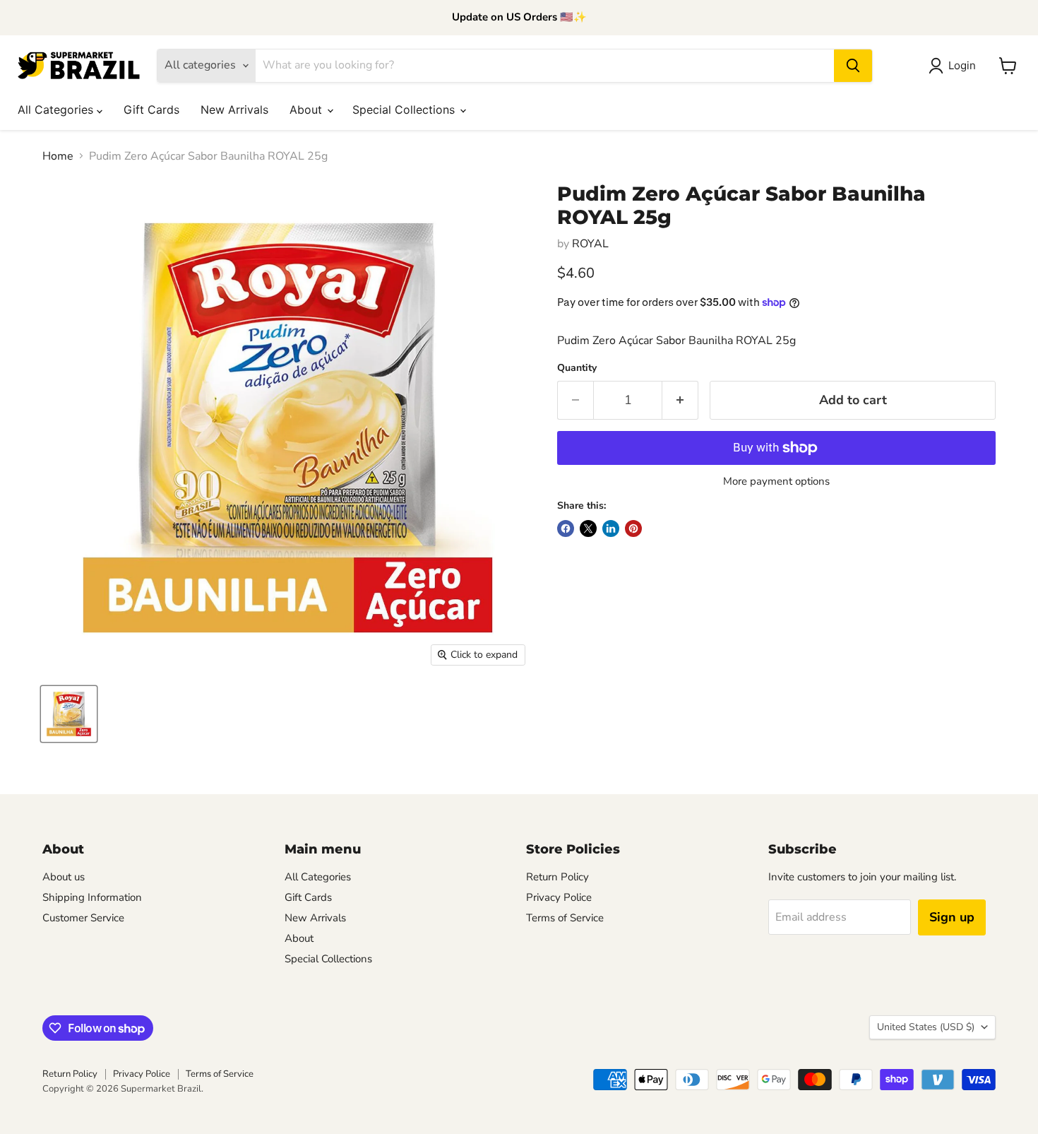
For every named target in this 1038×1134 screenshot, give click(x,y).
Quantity (577, 368)
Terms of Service (565, 918)
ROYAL (590, 244)
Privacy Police (559, 897)
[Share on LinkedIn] (610, 528)
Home (57, 156)
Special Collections (405, 109)
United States (925, 1027)
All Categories (57, 109)
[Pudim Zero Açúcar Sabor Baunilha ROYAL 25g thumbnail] (69, 714)
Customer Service (83, 918)
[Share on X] (588, 528)
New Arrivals (234, 109)
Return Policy (557, 877)
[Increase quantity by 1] (680, 400)
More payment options (776, 482)
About (308, 109)
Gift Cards (151, 109)
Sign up (951, 917)
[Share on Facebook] (565, 528)
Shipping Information (92, 897)
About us (63, 877)
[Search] (853, 65)
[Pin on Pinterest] (633, 528)
